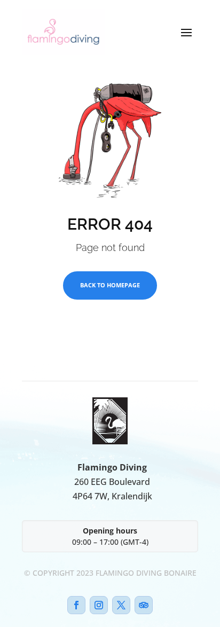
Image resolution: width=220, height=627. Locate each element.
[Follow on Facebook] (76, 605)
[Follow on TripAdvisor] (144, 605)
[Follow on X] (121, 605)
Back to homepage (110, 285)
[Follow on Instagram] (99, 605)
